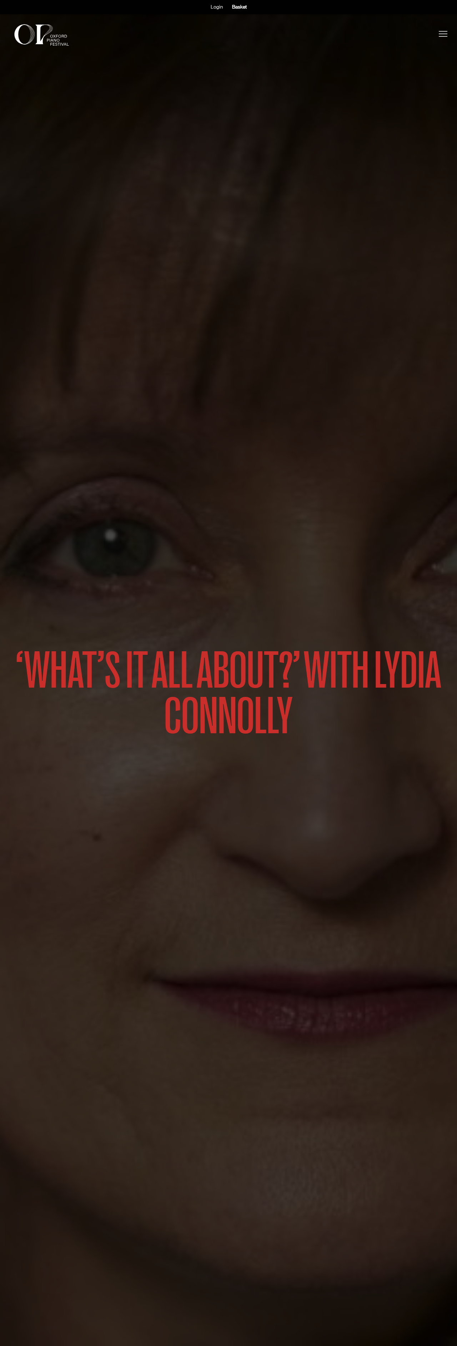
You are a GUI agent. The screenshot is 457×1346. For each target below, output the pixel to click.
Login (217, 7)
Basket (239, 7)
